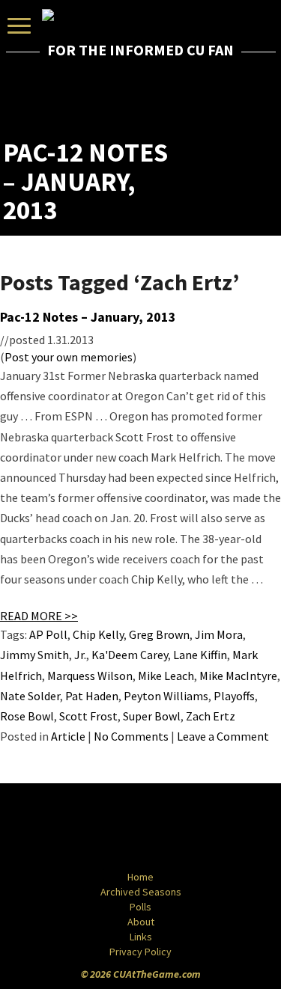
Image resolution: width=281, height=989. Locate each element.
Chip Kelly (98, 634)
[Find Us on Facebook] (107, 828)
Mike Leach (166, 675)
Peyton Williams (166, 695)
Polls (140, 906)
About (140, 921)
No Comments (131, 736)
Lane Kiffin (200, 654)
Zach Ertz (210, 715)
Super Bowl (152, 715)
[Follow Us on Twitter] (173, 828)
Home (140, 877)
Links (141, 936)
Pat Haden (91, 695)
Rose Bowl (27, 715)
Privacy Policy (140, 951)
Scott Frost (88, 715)
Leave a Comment (223, 736)
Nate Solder (30, 695)
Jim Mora (219, 634)
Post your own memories (68, 356)
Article (68, 736)
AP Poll (48, 634)
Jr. (80, 654)
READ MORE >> (39, 615)
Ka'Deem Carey (129, 654)
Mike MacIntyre (238, 675)
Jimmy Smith (34, 654)
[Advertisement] (190, 101)
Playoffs (234, 695)
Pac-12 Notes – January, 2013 (88, 316)
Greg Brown (159, 634)
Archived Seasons (140, 891)
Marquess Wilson (90, 675)
